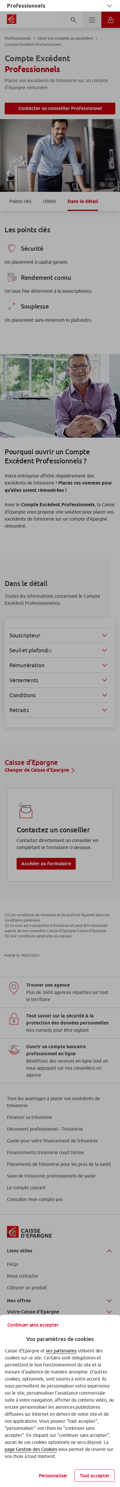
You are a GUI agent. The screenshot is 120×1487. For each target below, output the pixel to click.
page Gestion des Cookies (31, 1449)
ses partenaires (61, 1350)
